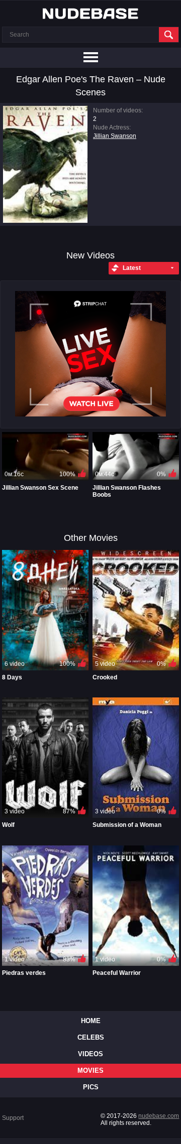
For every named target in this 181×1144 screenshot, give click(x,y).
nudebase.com (158, 1115)
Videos (90, 1054)
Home (91, 1021)
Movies (90, 1070)
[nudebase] (90, 14)
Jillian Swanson (114, 135)
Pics (91, 1087)
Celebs (90, 1037)
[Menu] (90, 57)
